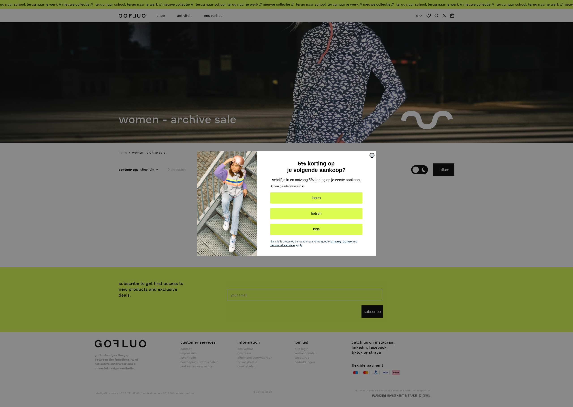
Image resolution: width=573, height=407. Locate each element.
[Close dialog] (372, 155)
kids (316, 229)
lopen (316, 198)
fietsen (316, 213)
